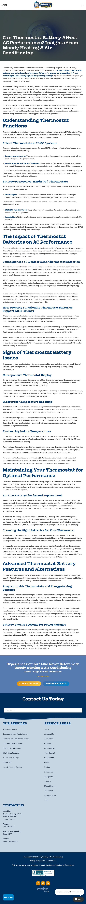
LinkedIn (48, 883)
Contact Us (5, 5)
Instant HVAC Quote (56, 684)
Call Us (2, 5)
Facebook (38, 883)
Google (43, 883)
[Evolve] (43, 889)
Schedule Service (28, 684)
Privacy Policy (35, 861)
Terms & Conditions (49, 861)
